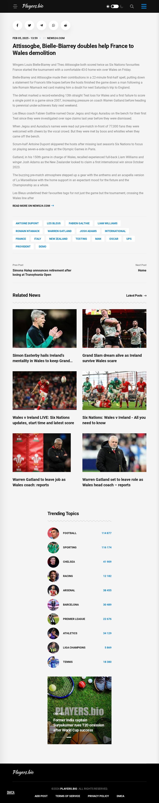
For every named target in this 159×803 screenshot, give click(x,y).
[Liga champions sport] (53, 647)
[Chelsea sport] (53, 561)
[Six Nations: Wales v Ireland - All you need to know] (114, 390)
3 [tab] (69, 737)
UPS (129, 238)
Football (70, 533)
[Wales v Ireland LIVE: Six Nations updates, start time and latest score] (45, 390)
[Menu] (15, 6)
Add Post (41, 796)
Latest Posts (134, 295)
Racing (68, 576)
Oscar (113, 238)
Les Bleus (54, 223)
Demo (42, 246)
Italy (37, 238)
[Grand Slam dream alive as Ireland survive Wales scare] (114, 328)
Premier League (74, 618)
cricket (58, 713)
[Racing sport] (53, 576)
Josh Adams (88, 231)
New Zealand (58, 238)
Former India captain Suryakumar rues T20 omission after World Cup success (78, 725)
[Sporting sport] (53, 547)
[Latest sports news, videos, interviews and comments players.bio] (32, 6)
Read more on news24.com (32, 205)
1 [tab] (55, 737)
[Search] (132, 6)
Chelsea (69, 561)
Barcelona (71, 604)
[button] (17, 25)
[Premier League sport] (53, 618)
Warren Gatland (60, 231)
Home (142, 270)
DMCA (120, 796)
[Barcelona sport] (53, 604)
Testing (81, 238)
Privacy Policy (98, 796)
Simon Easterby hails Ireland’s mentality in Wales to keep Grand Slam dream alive (41, 361)
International (115, 231)
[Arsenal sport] (53, 590)
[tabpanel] (79, 710)
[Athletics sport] (53, 633)
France (21, 238)
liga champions (74, 647)
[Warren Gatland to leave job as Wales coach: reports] (45, 452)
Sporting (70, 547)
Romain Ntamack (28, 231)
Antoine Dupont (27, 223)
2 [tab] (62, 737)
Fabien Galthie (79, 223)
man (98, 238)
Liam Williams (108, 223)
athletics (70, 633)
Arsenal (69, 590)
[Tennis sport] (53, 661)
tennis (68, 661)
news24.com (56, 38)
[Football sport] (53, 533)
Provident (23, 246)
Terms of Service (67, 796)
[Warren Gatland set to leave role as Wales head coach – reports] (114, 452)
